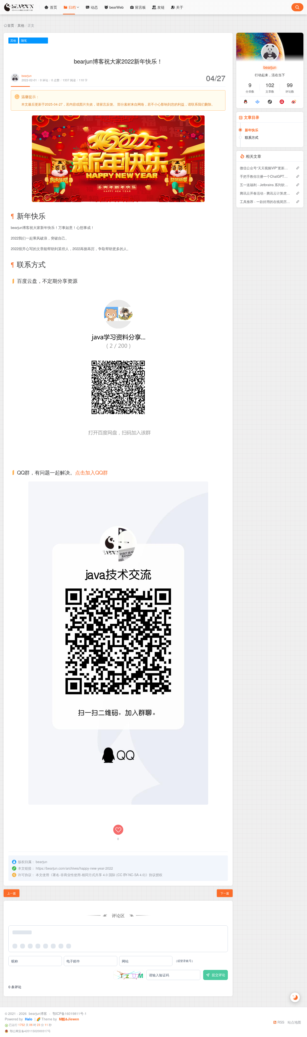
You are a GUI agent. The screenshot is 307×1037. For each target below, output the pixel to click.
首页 (53, 7)
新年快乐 (251, 129)
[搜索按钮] (297, 7)
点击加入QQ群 (91, 472)
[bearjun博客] (22, 7)
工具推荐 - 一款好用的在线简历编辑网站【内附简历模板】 (265, 201)
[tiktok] (269, 101)
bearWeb (116, 7)
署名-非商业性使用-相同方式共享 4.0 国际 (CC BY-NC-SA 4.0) (99, 874)
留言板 (140, 7)
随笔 (24, 40)
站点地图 (294, 1022)
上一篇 (11, 893)
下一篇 (224, 893)
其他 (21, 25)
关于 (179, 7)
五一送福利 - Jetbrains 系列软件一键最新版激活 (265, 184)
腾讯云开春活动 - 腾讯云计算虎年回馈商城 (265, 193)
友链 (161, 7)
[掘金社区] (257, 101)
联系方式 (251, 137)
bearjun (27, 76)
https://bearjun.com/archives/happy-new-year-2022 (74, 868)
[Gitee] (282, 102)
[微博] (293, 101)
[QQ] (245, 101)
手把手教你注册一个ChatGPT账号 (265, 176)
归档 (72, 7)
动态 (94, 7)
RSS (280, 1022)
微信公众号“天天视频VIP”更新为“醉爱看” (265, 167)
